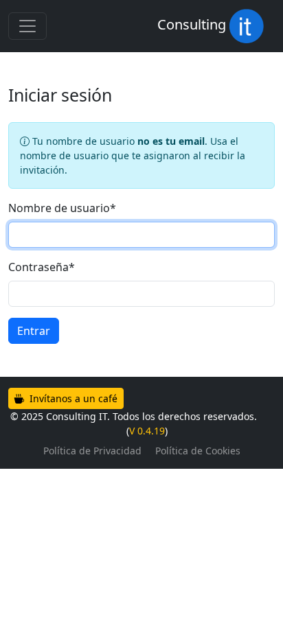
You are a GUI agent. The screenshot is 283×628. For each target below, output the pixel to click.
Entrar (33, 330)
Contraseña (41, 267)
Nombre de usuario (62, 208)
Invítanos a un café (72, 398)
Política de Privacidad (92, 450)
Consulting (193, 24)
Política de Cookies (197, 450)
